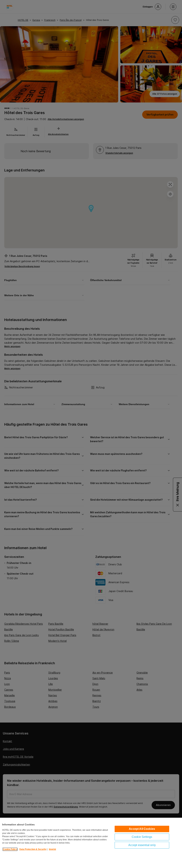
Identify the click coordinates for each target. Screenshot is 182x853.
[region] (91, 835)
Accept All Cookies (142, 828)
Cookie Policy (10, 849)
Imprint (52, 849)
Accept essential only (142, 845)
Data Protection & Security (32, 849)
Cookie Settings (142, 836)
